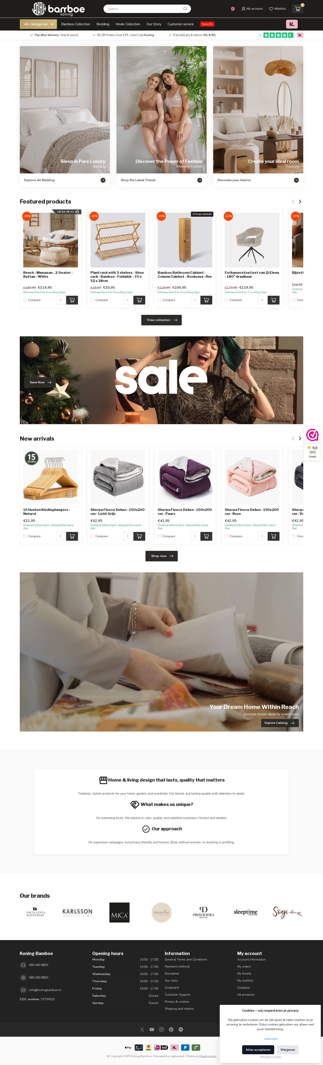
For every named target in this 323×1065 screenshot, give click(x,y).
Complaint (172, 988)
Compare (34, 300)
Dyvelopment (208, 1056)
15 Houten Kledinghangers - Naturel (46, 512)
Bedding (102, 24)
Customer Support (177, 995)
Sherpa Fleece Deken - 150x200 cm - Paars (185, 512)
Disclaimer (172, 973)
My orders (244, 966)
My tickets (244, 973)
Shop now (159, 556)
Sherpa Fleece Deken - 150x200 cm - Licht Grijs (118, 512)
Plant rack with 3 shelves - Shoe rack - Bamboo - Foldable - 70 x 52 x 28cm (117, 277)
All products (245, 995)
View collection (159, 320)
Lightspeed (177, 1056)
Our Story (154, 24)
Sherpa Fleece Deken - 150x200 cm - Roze (252, 512)
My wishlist (245, 981)
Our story (171, 981)
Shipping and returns (179, 1009)
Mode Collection (128, 24)
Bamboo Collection (75, 24)
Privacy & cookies (177, 1002)
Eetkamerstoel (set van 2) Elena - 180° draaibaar (252, 275)
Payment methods (177, 966)
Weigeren (287, 1050)
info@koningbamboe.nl (45, 990)
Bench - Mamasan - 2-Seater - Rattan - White (48, 275)
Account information (251, 959)
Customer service (181, 24)
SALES (207, 24)
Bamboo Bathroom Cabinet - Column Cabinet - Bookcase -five (185, 275)
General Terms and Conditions (186, 959)
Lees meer (271, 1038)
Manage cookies (270, 1057)
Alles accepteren (258, 1050)
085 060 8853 (38, 965)
